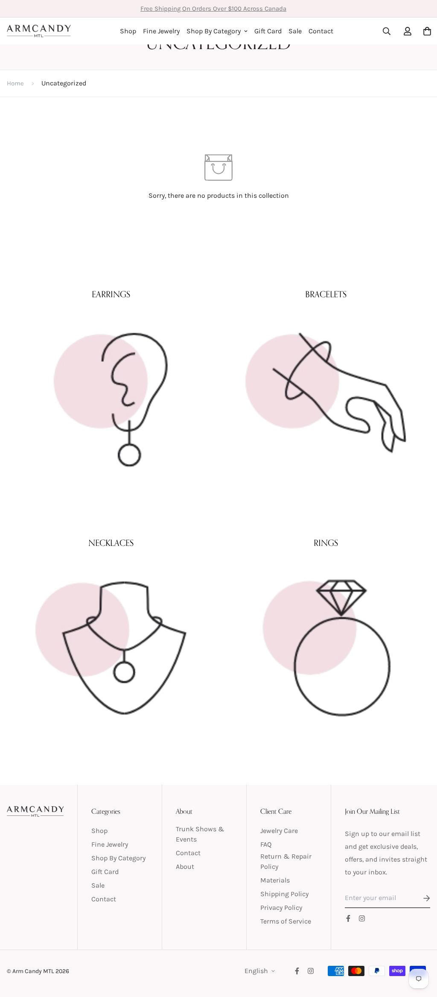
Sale (295, 31)
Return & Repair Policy (286, 861)
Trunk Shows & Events (200, 834)
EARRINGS (111, 294)
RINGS (326, 543)
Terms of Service (285, 921)
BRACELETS (326, 294)
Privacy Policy (281, 907)
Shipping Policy (284, 894)
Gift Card (268, 31)
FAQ (265, 844)
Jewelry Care (279, 831)
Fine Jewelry (161, 31)
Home (15, 83)
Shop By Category (213, 31)
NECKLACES (111, 543)
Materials (275, 880)
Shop (128, 31)
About (185, 866)
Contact (321, 31)
